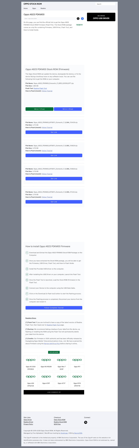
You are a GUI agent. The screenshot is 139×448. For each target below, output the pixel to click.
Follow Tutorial (47, 91)
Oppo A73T (61, 383)
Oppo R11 (77, 366)
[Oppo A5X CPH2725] (31, 381)
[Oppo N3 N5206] (46, 364)
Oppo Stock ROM (33, 4)
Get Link (54, 132)
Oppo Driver (28, 420)
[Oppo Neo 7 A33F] (62, 364)
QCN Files (57, 424)
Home (26, 18)
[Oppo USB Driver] (101, 19)
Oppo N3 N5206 (46, 366)
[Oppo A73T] (62, 381)
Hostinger (64, 433)
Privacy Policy (28, 424)
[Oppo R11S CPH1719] (77, 381)
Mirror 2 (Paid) (68, 109)
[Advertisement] (54, 47)
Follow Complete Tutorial (53, 308)
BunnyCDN (78, 433)
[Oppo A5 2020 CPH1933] (31, 364)
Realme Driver (28, 422)
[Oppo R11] (77, 364)
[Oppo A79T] (46, 381)
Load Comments (53, 392)
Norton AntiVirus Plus (52, 343)
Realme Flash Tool (40, 88)
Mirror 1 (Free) (39, 109)
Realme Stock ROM (60, 422)
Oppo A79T (46, 383)
